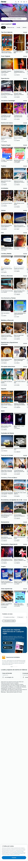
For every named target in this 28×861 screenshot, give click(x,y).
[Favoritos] (21, 2)
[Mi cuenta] (24, 1)
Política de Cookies (20, 851)
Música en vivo (10, 27)
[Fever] (3, 1)
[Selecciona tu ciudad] (18, 2)
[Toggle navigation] (26, 1)
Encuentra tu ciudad (10, 620)
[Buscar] (15, 1)
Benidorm (21, 617)
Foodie (18, 27)
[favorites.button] (11, 35)
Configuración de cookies (18, 853)
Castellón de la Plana (9, 617)
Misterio (25, 27)
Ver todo (25, 32)
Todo (3, 27)
